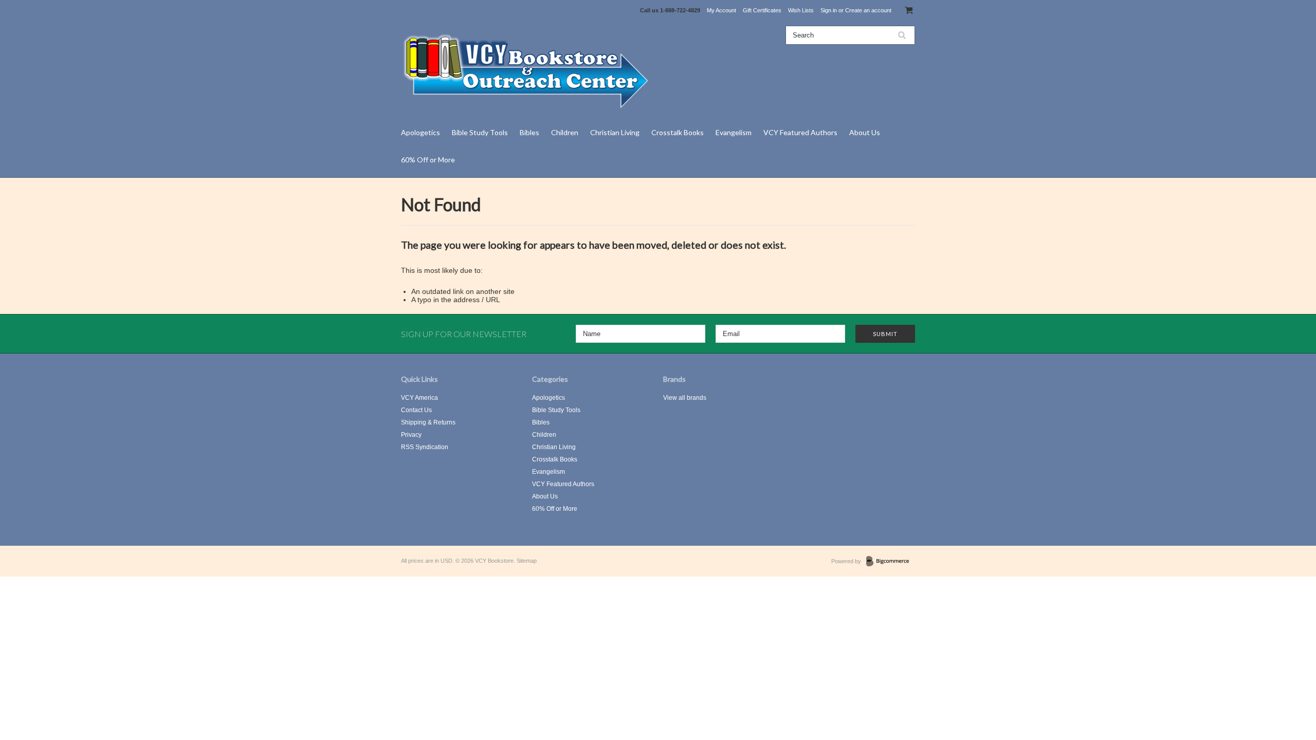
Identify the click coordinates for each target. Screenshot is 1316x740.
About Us (864, 132)
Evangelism (734, 132)
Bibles (529, 132)
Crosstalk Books (677, 132)
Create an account (868, 10)
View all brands (684, 397)
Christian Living (614, 132)
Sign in (828, 10)
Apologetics (420, 132)
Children (564, 132)
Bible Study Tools (480, 132)
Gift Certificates (762, 10)
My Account (721, 10)
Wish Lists (801, 10)
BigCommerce (890, 561)
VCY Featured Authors (800, 132)
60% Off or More (428, 159)
